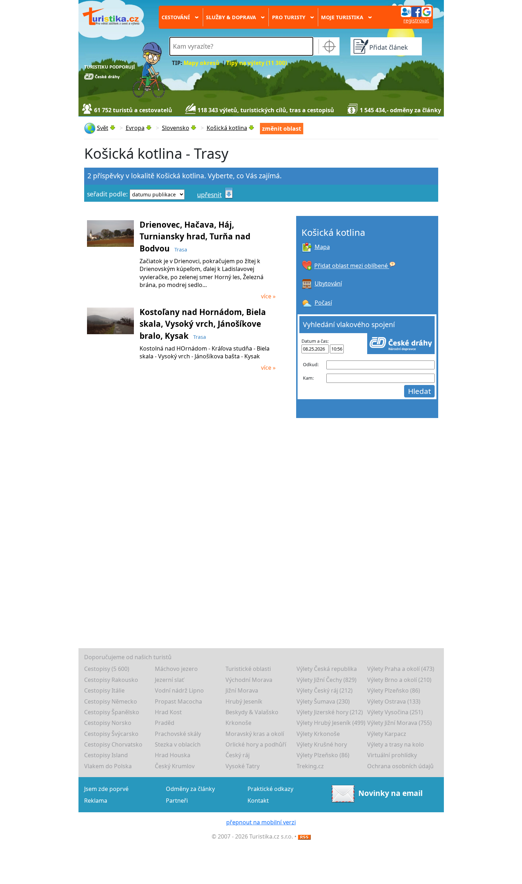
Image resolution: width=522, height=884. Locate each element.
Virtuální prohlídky (392, 755)
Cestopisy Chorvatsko (113, 744)
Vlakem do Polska (108, 766)
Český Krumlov (175, 766)
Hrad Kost (168, 712)
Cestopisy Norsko (107, 723)
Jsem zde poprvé (106, 789)
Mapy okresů (201, 63)
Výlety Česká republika (327, 669)
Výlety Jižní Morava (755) (399, 723)
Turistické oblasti (248, 669)
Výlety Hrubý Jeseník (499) (331, 723)
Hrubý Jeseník (243, 701)
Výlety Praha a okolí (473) (400, 669)
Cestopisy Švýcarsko (111, 734)
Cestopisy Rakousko (111, 680)
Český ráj (237, 755)
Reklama (95, 800)
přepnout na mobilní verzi (261, 822)
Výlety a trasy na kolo (395, 744)
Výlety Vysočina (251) (395, 712)
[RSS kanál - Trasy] (304, 836)
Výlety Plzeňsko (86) (393, 690)
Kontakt (258, 800)
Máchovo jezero (176, 669)
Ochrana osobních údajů (400, 766)
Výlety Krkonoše (318, 734)
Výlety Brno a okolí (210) (399, 680)
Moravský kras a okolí (254, 734)
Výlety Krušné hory (322, 744)
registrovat (416, 20)
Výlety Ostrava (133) (393, 701)
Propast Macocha (178, 701)
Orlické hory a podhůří (255, 744)
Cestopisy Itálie (104, 690)
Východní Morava (248, 680)
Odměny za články (190, 789)
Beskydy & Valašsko (251, 712)
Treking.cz (310, 766)
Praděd (164, 723)
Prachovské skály (178, 734)
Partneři (177, 800)
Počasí (323, 303)
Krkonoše (238, 723)
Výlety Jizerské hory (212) (330, 712)
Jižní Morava (241, 690)
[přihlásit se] (416, 11)
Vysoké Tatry (242, 766)
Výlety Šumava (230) (323, 701)
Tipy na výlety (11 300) (256, 63)
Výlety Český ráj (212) (325, 690)
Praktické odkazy (270, 789)
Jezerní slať (169, 680)
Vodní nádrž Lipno (179, 690)
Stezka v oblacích (178, 744)
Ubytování (328, 283)
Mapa (322, 247)
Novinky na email (390, 793)
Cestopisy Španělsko (111, 712)
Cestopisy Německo (110, 701)
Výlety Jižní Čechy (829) (327, 680)
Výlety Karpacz (386, 734)
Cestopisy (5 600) (106, 669)
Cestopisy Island (106, 755)
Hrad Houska (172, 755)
